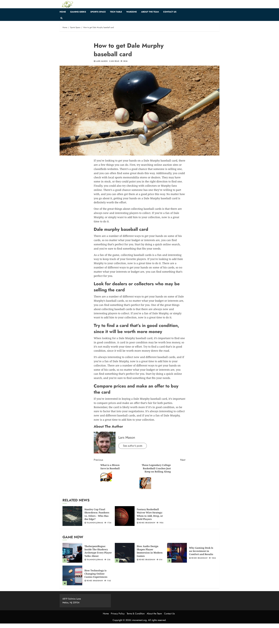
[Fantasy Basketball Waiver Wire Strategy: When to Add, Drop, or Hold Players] (125, 516)
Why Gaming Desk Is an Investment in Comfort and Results (201, 551)
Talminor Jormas (95, 523)
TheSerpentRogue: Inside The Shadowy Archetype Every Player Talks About (98, 551)
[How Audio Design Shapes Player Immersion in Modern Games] (125, 553)
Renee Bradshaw (147, 523)
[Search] (61, 18)
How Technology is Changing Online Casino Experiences (95, 574)
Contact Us (169, 11)
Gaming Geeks (78, 11)
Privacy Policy (118, 613)
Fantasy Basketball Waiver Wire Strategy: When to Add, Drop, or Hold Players (150, 514)
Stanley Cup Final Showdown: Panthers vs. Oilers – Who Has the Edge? (96, 514)
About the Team (150, 11)
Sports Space (98, 11)
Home (63, 11)
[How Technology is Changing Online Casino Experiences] (72, 575)
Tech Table (116, 11)
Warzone (131, 11)
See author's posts (132, 446)
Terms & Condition (136, 613)
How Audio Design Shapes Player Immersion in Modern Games (150, 551)
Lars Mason (102, 61)
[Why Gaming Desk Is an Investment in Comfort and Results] (177, 553)
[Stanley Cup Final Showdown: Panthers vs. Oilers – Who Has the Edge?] (72, 516)
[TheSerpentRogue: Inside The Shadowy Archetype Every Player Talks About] (72, 553)
